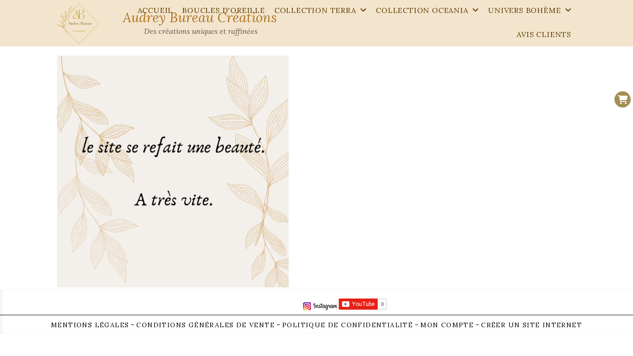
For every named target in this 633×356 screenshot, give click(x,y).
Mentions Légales (90, 325)
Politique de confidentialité (347, 325)
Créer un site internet (531, 325)
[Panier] (622, 99)
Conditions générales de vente (205, 325)
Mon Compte (447, 325)
